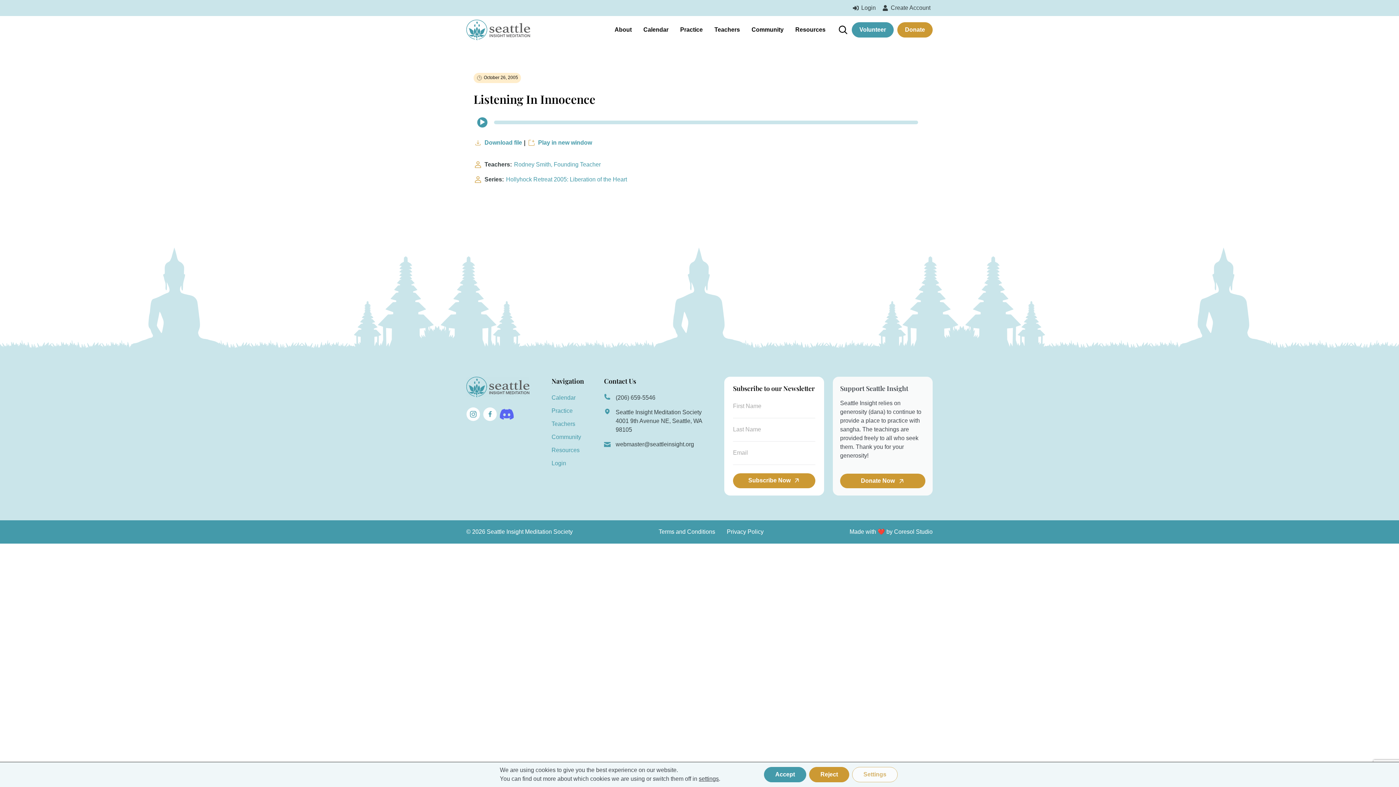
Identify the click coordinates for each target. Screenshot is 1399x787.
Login (559, 463)
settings (709, 779)
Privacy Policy (745, 532)
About (623, 30)
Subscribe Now (769, 480)
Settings (874, 774)
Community (768, 30)
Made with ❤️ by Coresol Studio (891, 532)
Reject (829, 774)
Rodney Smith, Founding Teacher (557, 164)
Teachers (727, 30)
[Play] (482, 122)
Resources (810, 30)
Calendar (656, 30)
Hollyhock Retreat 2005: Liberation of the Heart (566, 179)
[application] (699, 122)
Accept (785, 774)
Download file (503, 143)
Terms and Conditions (687, 532)
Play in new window (565, 143)
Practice (691, 30)
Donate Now (878, 481)
